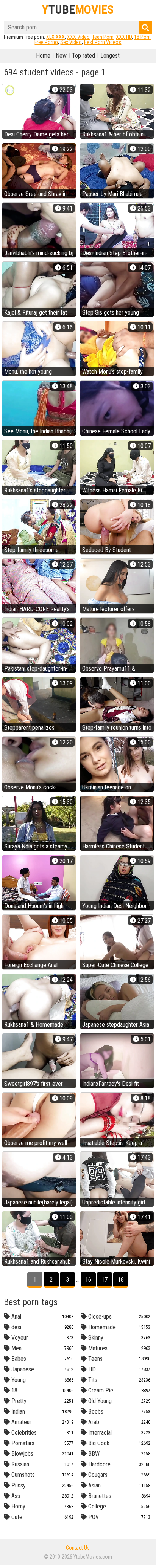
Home (43, 55)
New (61, 55)
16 (88, 1279)
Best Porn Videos (102, 42)
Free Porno (46, 42)
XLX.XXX (55, 37)
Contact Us (78, 1548)
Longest (110, 55)
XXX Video (78, 37)
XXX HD (124, 37)
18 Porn (142, 37)
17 (104, 1279)
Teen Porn (103, 37)
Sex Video (71, 42)
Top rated (83, 55)
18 (121, 1279)
